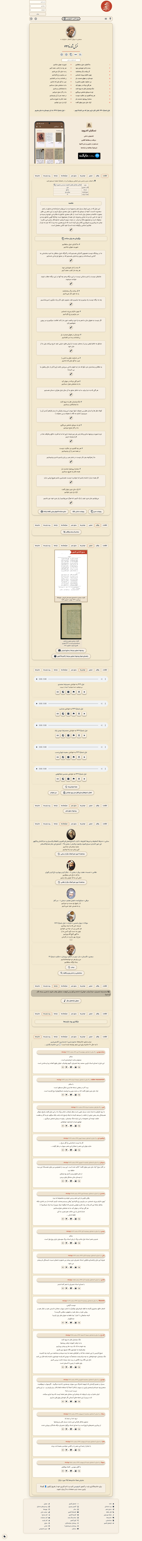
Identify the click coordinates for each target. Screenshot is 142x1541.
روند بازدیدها (46, 176)
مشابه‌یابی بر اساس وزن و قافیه (72, 973)
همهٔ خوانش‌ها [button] (71, 787)
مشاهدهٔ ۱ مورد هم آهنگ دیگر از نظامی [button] (72, 882)
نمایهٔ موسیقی (108, 1515)
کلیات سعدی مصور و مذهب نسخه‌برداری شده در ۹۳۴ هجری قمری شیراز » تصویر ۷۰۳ (71, 643)
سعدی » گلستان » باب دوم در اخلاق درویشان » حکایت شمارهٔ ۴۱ (71, 956)
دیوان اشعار (72, 39)
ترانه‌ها (56, 176)
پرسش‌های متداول (42, 1507)
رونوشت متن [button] (97, 511)
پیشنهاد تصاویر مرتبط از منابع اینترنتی (72, 650)
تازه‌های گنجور (108, 1523)
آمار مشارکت (44, 1518)
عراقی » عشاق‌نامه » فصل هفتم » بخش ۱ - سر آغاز (71, 900)
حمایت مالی (44, 1512)
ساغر (75, 1509)
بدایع (67, 190)
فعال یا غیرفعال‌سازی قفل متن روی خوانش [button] (79, 793)
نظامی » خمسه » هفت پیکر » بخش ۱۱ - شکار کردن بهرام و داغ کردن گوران (71, 872)
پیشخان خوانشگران (71, 1523)
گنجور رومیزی (73, 1507)
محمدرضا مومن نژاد (62, 730)
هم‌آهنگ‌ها (64, 176)
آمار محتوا (45, 1515)
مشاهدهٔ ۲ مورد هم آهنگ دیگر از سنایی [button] (73, 854)
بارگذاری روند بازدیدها (71, 1021)
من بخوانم (53, 793)
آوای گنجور (73, 1520)
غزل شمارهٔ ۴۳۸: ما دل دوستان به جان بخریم (49, 110)
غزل (67, 187)
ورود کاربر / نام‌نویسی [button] (72, 19)
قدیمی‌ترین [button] (54, 1042)
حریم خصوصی (43, 1529)
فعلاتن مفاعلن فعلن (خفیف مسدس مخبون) (69, 185)
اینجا (66, 687)
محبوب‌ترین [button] (72, 1042)
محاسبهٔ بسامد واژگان (72, 532)
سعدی (79, 39)
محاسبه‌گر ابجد (72, 1518)
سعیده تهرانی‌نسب (61, 752)
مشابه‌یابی (109, 1520)
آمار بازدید (45, 1520)
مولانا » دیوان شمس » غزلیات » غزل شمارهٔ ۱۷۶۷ (71, 923)
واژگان (97, 176)
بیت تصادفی (108, 1507)
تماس (46, 1526)
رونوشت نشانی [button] (79, 511)
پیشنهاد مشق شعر (71, 811)
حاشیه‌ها (37, 176)
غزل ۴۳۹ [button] (81, 684)
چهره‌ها (45, 1509)
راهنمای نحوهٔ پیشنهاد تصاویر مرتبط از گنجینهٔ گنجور (72, 656)
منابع (46, 1523)
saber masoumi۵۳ (98, 1079)
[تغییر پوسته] (4, 1536)
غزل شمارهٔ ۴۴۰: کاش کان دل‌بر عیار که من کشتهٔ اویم (92, 110)
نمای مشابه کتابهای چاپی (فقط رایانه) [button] (54, 511)
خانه (110, 1504)
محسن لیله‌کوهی (62, 774)
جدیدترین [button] (63, 1042)
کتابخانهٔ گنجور (72, 1512)
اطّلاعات (105, 176)
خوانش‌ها (82, 176)
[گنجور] (106, 6)
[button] (110, 19)
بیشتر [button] (72, 967)
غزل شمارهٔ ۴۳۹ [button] (77, 709)
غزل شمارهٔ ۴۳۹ (71, 46)
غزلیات (64, 39)
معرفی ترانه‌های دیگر (73, 1001)
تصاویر (90, 176)
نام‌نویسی (77, 1486)
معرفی (46, 1504)
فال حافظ (109, 1512)
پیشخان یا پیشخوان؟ (70, 1526)
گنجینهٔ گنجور (73, 1515)
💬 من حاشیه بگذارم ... (52, 1044)
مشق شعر (74, 176)
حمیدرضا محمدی (64, 684)
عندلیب (61, 709)
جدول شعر (109, 1509)
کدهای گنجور (73, 1504)
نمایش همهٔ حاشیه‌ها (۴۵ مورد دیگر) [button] (71, 1480)
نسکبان (74, 1529)
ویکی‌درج (67, 192)
